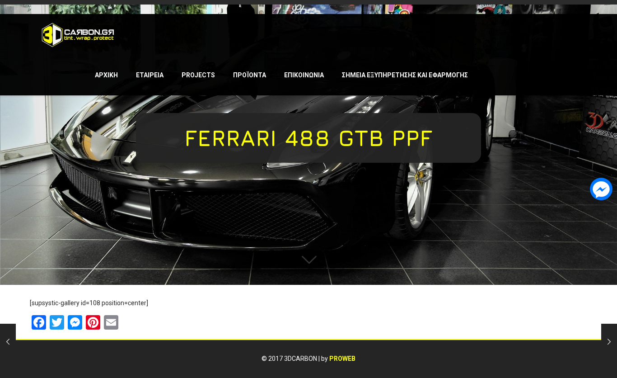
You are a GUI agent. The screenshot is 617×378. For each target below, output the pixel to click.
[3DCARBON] (78, 34)
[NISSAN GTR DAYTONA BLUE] (8, 342)
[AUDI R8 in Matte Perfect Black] (609, 342)
